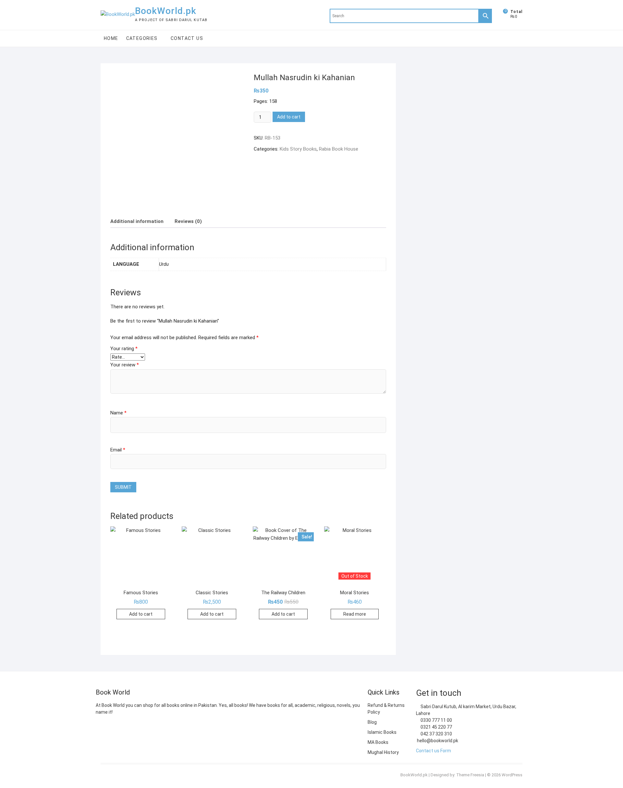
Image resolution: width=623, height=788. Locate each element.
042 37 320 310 (436, 733)
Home (111, 38)
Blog (372, 722)
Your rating (124, 348)
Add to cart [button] (141, 614)
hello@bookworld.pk (437, 740)
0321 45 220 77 (436, 727)
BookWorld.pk (165, 11)
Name (118, 413)
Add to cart (288, 116)
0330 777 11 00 (436, 720)
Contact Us (187, 38)
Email (117, 450)
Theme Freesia (470, 774)
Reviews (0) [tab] (188, 221)
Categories (142, 38)
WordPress (512, 774)
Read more (354, 614)
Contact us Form (433, 750)
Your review (124, 365)
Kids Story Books (298, 149)
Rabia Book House (338, 149)
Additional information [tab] (137, 221)
